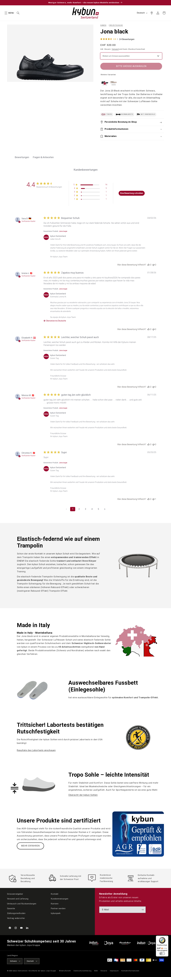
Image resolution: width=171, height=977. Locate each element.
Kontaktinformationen (130, 971)
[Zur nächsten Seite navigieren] (104, 509)
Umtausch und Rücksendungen (21, 903)
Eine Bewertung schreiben (131, 193)
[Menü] (166, 937)
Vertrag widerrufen (16, 918)
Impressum (114, 971)
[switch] (162, 953)
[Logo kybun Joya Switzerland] (150, 943)
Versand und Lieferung (17, 899)
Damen (103, 25)
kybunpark (56, 913)
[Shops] (152, 13)
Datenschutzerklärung (83, 971)
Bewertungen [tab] (22, 157)
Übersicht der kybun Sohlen (83, 794)
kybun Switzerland (20, 971)
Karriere (54, 903)
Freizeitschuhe (116, 25)
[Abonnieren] (142, 909)
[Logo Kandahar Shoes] (125, 943)
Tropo (109, 114)
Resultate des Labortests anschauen (36, 750)
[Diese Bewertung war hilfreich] (148, 264)
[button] (6, 13)
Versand (115, 49)
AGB (96, 971)
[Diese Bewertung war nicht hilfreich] (153, 264)
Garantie (11, 908)
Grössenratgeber (15, 894)
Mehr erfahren (30, 846)
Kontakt (54, 894)
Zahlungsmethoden (16, 913)
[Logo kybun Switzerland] (94, 943)
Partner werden (58, 908)
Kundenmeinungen (59, 899)
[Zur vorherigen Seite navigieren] (66, 509)
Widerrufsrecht (65, 971)
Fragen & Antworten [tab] (43, 157)
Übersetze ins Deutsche (56, 321)
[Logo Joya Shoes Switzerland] (108, 943)
